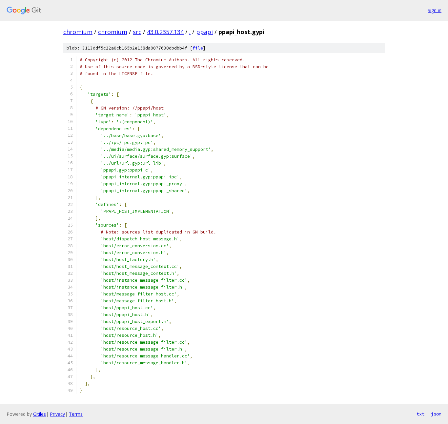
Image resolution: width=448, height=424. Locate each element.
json (436, 414)
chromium (77, 32)
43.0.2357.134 (165, 32)
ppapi (204, 32)
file (198, 48)
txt (420, 414)
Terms (76, 414)
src (137, 32)
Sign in (434, 10)
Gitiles (39, 414)
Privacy (57, 414)
